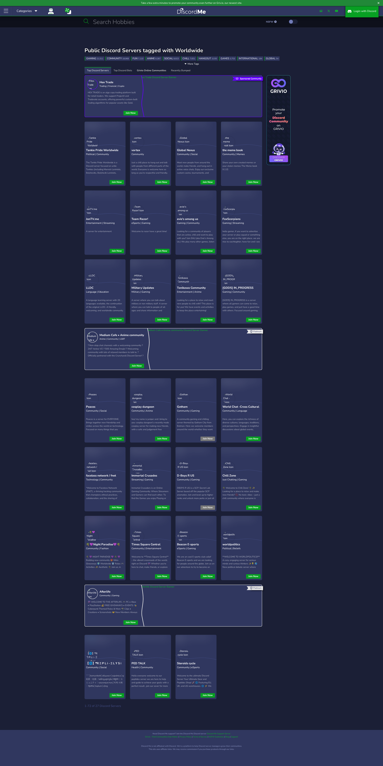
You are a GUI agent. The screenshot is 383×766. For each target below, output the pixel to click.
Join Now (131, 113)
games (228, 58)
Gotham (182, 407)
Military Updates (143, 288)
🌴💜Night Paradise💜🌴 (103, 544)
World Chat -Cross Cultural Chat (240, 409)
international (250, 58)
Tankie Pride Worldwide (102, 150)
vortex (136, 150)
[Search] (86, 21)
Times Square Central (146, 544)
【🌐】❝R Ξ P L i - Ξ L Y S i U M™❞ (103, 665)
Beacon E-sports (188, 544)
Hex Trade (106, 82)
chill (189, 58)
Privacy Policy (185, 736)
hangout (208, 58)
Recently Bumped (180, 70)
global (272, 58)
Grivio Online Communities (151, 70)
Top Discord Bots (123, 70)
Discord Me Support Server (219, 733)
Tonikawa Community (191, 288)
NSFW (270, 21)
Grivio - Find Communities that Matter (161, 736)
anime (154, 58)
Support (234, 736)
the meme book (232, 150)
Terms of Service (200, 736)
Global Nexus (186, 150)
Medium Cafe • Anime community (121, 335)
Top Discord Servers (98, 70)
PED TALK (138, 663)
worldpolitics (231, 544)
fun (138, 58)
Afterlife (104, 592)
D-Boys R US (185, 476)
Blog (227, 736)
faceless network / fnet (101, 476)
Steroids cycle (186, 663)
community (118, 58)
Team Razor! (140, 219)
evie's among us (187, 219)
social (171, 58)
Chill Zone (229, 476)
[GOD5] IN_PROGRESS (237, 288)
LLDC (90, 288)
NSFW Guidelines (216, 736)
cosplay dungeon (143, 407)
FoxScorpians (231, 219)
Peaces (90, 407)
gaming (94, 58)
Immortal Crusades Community (144, 478)
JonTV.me (92, 219)
